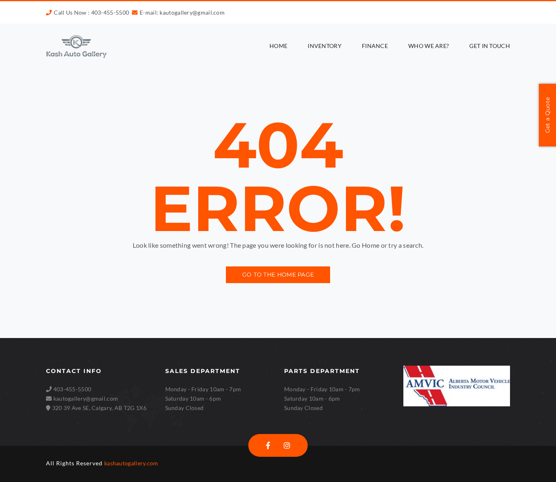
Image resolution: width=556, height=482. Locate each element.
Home (278, 45)
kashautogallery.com (131, 463)
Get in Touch (489, 45)
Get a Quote (547, 115)
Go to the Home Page (278, 274)
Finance (375, 45)
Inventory (324, 45)
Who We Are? (428, 45)
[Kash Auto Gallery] (76, 46)
